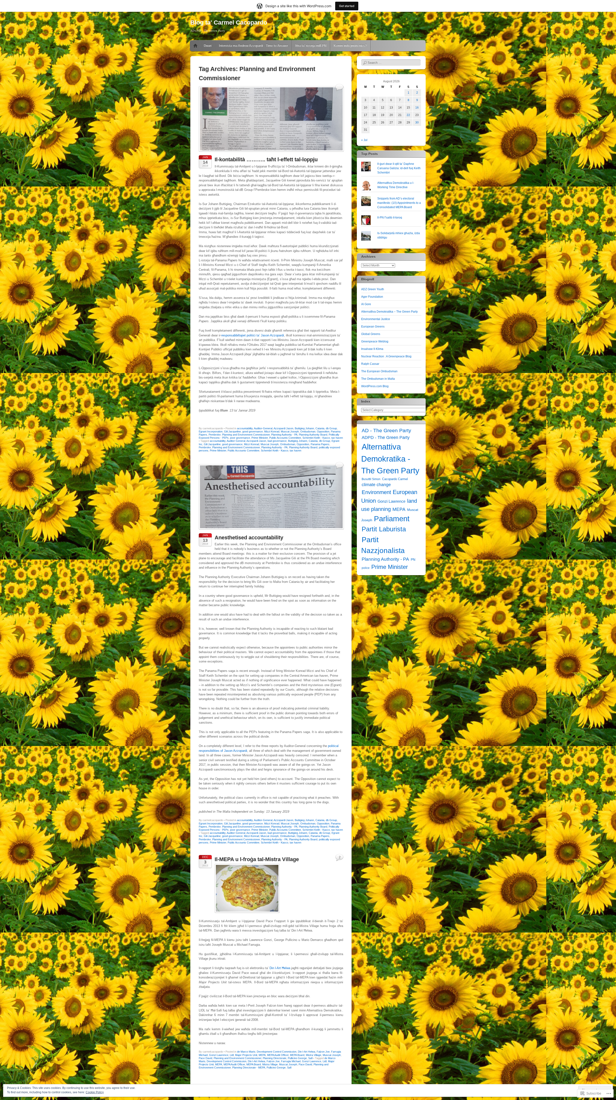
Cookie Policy (95, 1092)
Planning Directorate (274, 1058)
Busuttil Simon (371, 479)
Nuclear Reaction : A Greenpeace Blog (386, 356)
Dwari (208, 45)
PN (413, 559)
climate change (376, 484)
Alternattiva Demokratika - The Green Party (390, 458)
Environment (376, 492)
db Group (331, 428)
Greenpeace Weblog (374, 341)
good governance (252, 431)
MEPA (262, 1055)
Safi (310, 1058)
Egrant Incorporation (211, 431)
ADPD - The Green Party (386, 437)
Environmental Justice (375, 319)
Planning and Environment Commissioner (246, 434)
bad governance (277, 440)
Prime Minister (259, 437)
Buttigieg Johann (304, 428)
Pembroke (215, 434)
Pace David (205, 1058)
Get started (346, 6)
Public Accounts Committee (285, 437)
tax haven (337, 437)
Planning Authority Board (313, 434)
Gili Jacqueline (232, 431)
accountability (245, 428)
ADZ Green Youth (372, 289)
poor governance (240, 437)
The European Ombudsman (379, 371)
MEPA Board (297, 1055)
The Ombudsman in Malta (378, 378)
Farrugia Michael (291, 1061)
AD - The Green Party (386, 430)
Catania (319, 428)
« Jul (364, 140)
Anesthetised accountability (249, 537)
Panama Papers (320, 444)
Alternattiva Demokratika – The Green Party (389, 311)
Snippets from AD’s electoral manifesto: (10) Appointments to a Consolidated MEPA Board (399, 203)
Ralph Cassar (370, 364)
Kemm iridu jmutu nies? (350, 45)
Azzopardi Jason (283, 428)
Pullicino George (297, 1058)
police (366, 568)
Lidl (232, 1055)
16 (417, 107)
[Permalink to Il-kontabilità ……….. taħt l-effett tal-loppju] (271, 153)
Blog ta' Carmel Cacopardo (228, 22)
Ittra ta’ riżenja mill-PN (310, 45)
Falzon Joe (323, 1051)
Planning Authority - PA (284, 434)
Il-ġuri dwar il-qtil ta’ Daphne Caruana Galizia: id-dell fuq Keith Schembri (399, 168)
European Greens (373, 326)
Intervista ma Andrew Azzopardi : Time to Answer (253, 45)
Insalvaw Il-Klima (372, 349)
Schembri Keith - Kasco (316, 437)
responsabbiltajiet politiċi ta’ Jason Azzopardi (252, 335)
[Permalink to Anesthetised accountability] (271, 531)
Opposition (323, 431)
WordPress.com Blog (375, 386)
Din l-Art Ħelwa (280, 968)
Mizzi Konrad (271, 431)
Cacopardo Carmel (395, 479)
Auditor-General (263, 428)
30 (417, 122)
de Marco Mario (246, 1051)
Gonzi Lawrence (218, 1055)
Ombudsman (307, 431)
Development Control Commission (276, 1051)
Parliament (392, 519)
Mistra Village (313, 1055)
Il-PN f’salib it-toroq (389, 217)
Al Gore (366, 304)
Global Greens (370, 334)
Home (195, 45)
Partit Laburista (384, 529)
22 (408, 115)
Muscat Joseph (290, 431)
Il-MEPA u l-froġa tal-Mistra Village (257, 859)
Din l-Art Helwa (306, 1051)
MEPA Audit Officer (278, 1055)
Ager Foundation (372, 296)
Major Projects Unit (246, 1055)
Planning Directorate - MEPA (248, 1067)
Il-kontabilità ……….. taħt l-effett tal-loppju (266, 159)
